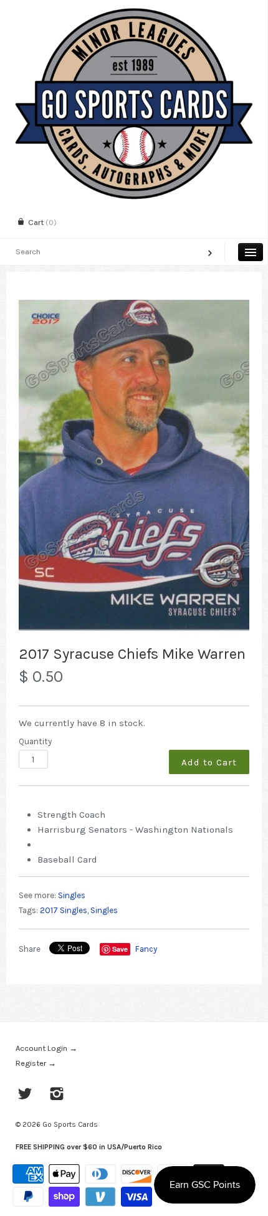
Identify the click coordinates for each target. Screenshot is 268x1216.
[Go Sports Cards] (133, 11)
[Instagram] (57, 1095)
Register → (36, 1063)
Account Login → (46, 1048)
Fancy (146, 949)
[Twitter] (25, 1095)
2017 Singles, (64, 910)
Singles (71, 895)
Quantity (35, 741)
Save (120, 949)
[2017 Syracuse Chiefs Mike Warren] (134, 465)
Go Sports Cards (70, 1124)
